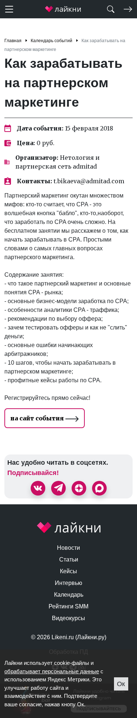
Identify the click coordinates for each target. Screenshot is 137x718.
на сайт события (37, 418)
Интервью (68, 583)
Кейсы (68, 571)
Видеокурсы (68, 618)
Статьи (68, 559)
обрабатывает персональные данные (51, 671)
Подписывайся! (33, 472)
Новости (68, 548)
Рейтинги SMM (68, 606)
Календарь (68, 595)
